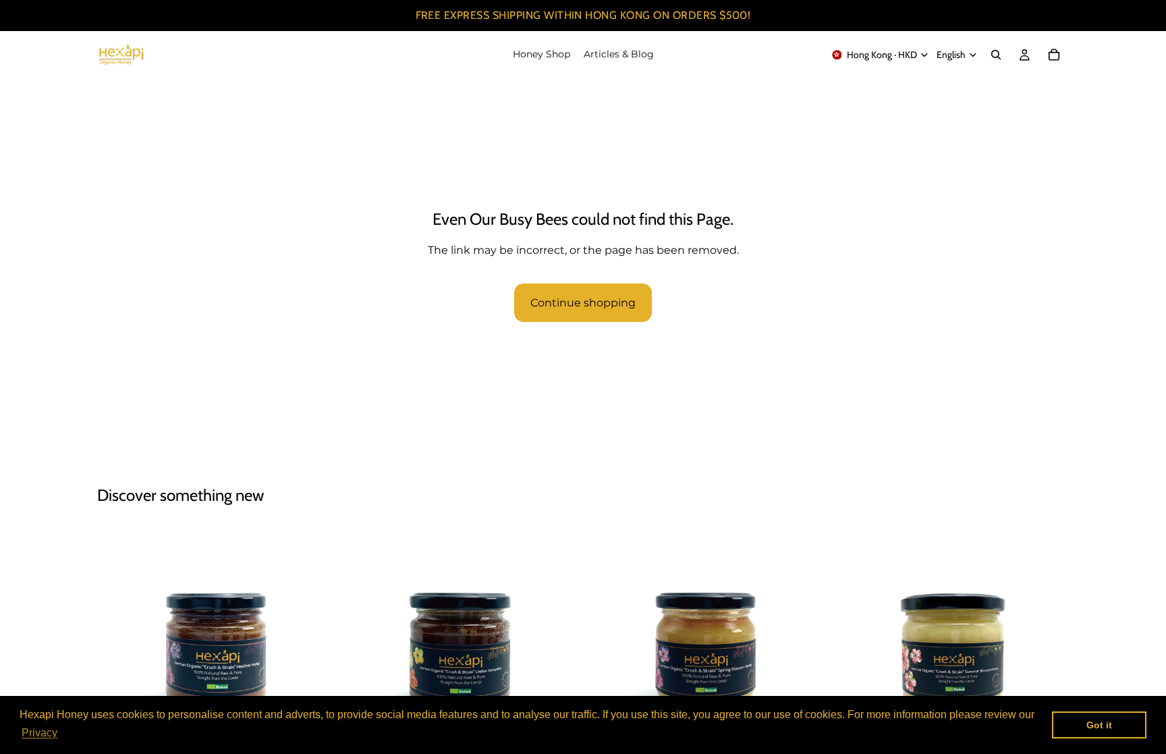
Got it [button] (1099, 725)
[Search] (996, 55)
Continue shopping (583, 302)
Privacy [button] (39, 732)
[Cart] (1054, 55)
